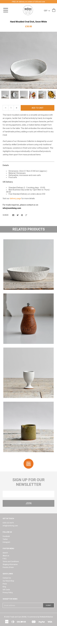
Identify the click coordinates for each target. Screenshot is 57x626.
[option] (28, 60)
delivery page (15, 198)
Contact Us (7, 578)
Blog (4, 587)
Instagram (6, 542)
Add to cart (37, 108)
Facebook (6, 536)
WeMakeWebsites (46, 617)
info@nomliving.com (10, 526)
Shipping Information (10, 564)
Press (5, 584)
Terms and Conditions (11, 561)
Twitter (5, 539)
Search (5, 553)
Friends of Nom (8, 567)
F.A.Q (4, 559)
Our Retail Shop (8, 581)
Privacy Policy (8, 592)
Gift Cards (6, 590)
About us (6, 556)
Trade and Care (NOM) (18, 617)
